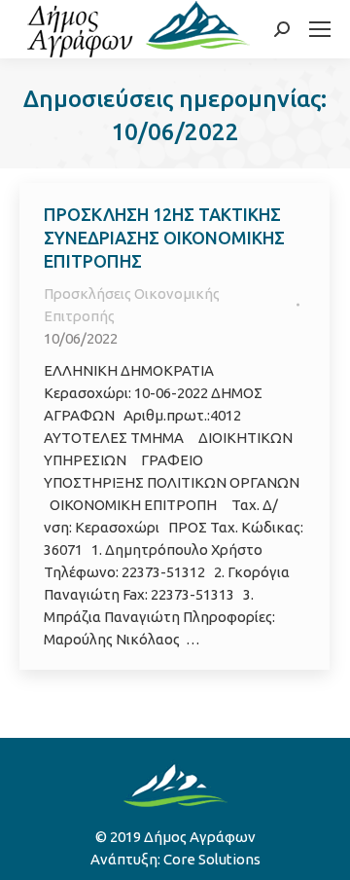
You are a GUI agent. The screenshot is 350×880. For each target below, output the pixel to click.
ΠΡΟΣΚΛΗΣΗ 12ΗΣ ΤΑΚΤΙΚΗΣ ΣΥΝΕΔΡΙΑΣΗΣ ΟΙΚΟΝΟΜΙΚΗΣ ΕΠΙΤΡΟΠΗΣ (164, 237)
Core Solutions (212, 859)
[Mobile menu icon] (320, 29)
